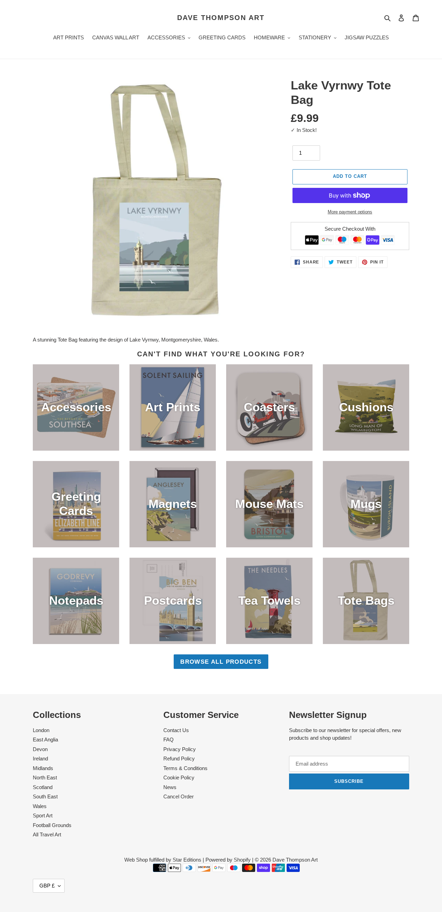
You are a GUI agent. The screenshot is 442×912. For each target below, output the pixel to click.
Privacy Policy (179, 749)
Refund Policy (179, 758)
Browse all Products (220, 661)
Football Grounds (52, 825)
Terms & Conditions (185, 768)
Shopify (242, 860)
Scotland (42, 787)
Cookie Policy (178, 777)
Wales (40, 806)
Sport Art (42, 815)
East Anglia (45, 739)
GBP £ (47, 886)
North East (45, 777)
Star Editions (187, 860)
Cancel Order (178, 796)
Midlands (43, 768)
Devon (40, 749)
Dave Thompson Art (221, 17)
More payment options (350, 211)
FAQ (168, 739)
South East (45, 796)
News (169, 787)
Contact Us (176, 730)
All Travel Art (47, 834)
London (41, 730)
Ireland (40, 758)
